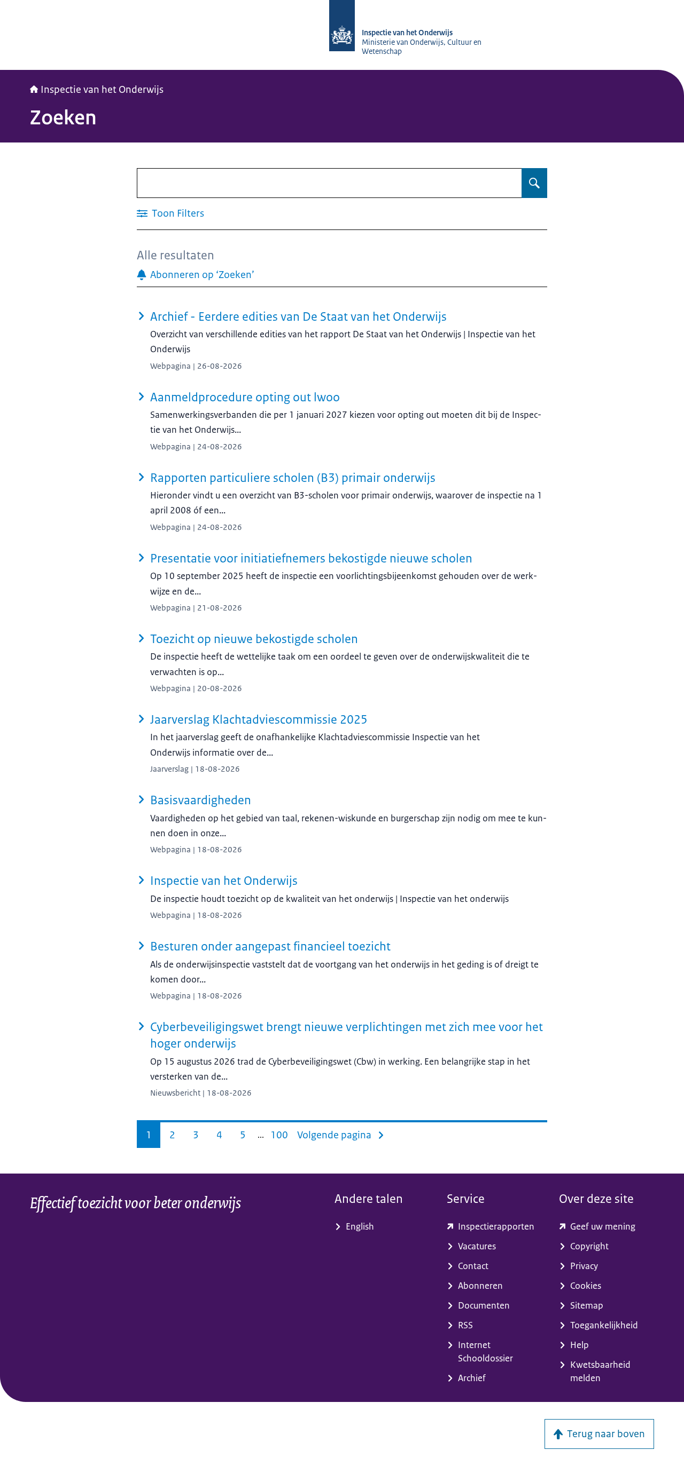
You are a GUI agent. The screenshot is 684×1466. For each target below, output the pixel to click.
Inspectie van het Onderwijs (102, 89)
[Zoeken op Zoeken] (534, 183)
